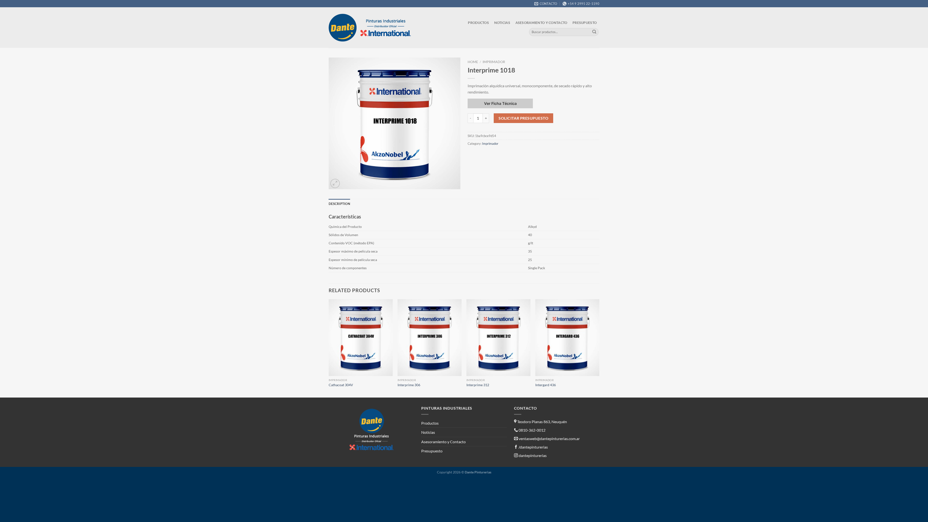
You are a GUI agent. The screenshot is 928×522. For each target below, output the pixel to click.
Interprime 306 (409, 385)
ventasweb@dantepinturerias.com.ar (549, 438)
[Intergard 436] (567, 337)
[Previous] (329, 348)
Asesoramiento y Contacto (541, 23)
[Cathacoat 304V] (361, 337)
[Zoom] (335, 183)
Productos (478, 23)
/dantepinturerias (533, 447)
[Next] (599, 348)
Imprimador (494, 62)
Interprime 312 (477, 385)
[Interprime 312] (498, 337)
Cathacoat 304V (341, 385)
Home (473, 62)
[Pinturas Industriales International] (371, 28)
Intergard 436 (545, 385)
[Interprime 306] (430, 337)
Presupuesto (585, 23)
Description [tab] (339, 204)
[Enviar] (594, 32)
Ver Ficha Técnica (500, 103)
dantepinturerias (532, 455)
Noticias (502, 23)
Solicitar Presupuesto (523, 118)
